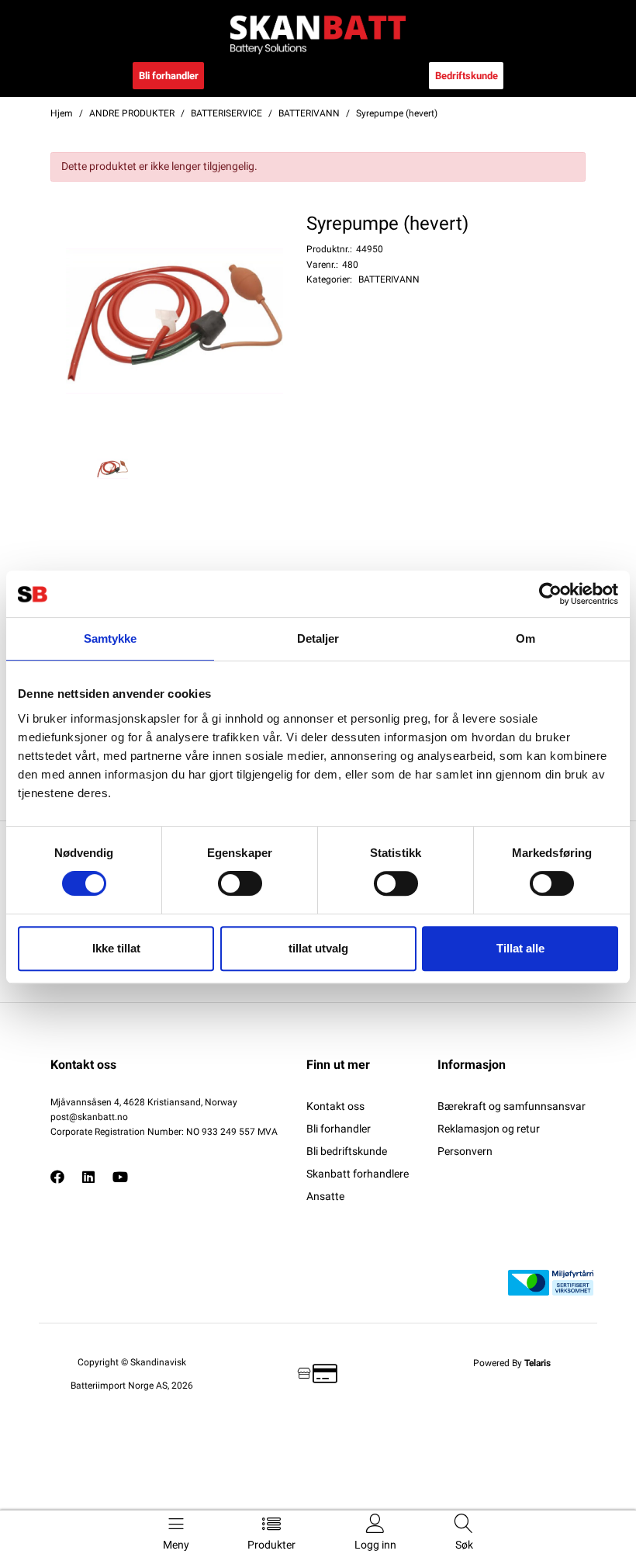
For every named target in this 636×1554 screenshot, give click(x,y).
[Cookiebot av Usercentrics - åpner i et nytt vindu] (550, 593)
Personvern (465, 1151)
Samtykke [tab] (110, 638)
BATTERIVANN (389, 279)
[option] (174, 321)
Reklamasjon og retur (488, 1128)
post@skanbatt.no (89, 1117)
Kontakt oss (335, 1106)
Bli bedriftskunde (346, 1151)
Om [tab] (525, 638)
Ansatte (325, 1196)
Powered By (512, 1363)
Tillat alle (520, 948)
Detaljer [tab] (318, 638)
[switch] (240, 883)
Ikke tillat (116, 948)
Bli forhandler (169, 76)
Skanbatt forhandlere (357, 1173)
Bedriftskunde (466, 76)
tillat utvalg (318, 948)
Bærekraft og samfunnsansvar (511, 1106)
